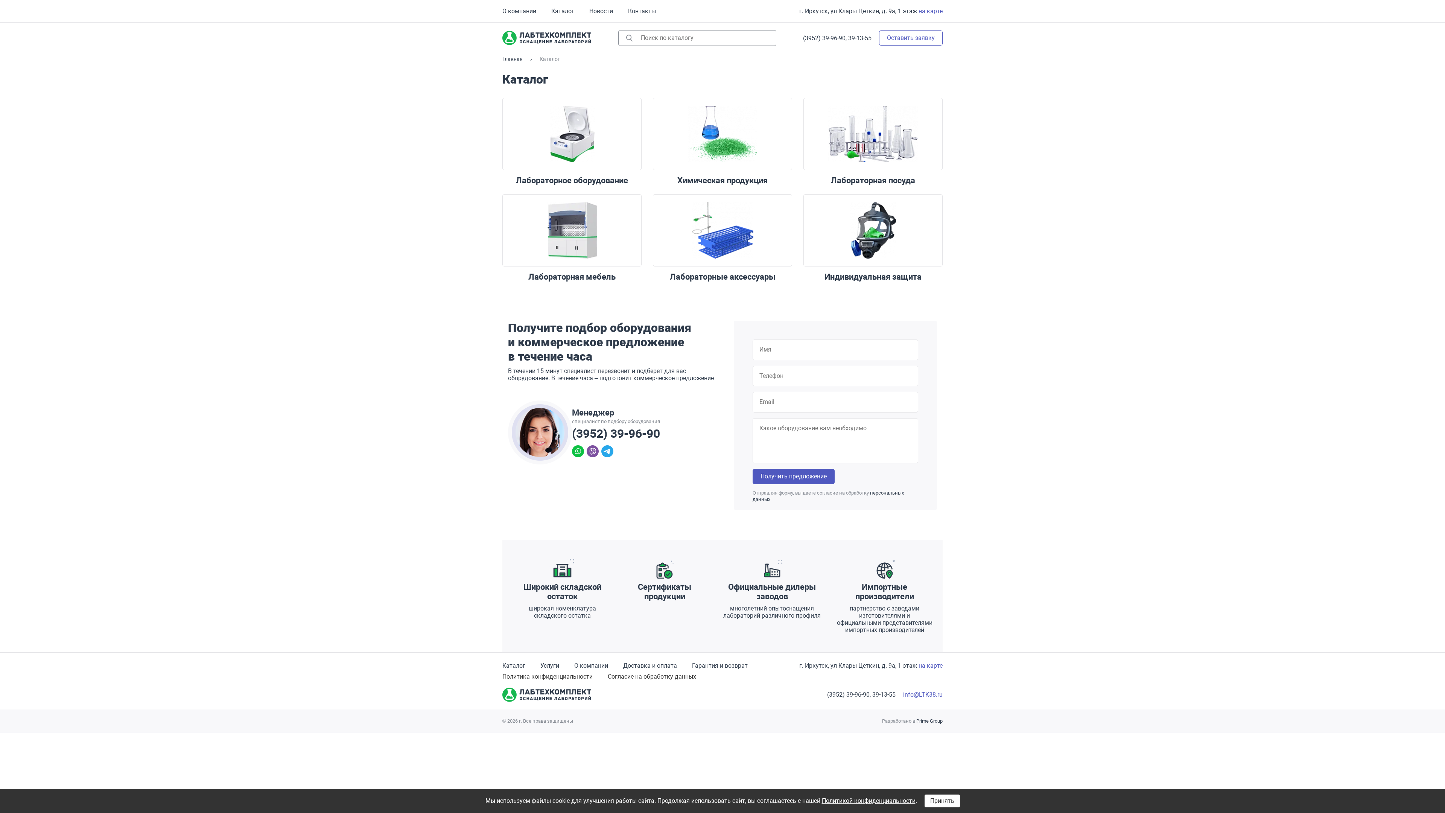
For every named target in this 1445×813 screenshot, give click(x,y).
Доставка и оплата (650, 665)
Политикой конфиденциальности (869, 800)
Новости (601, 11)
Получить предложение (794, 476)
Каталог (562, 11)
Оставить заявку (911, 37)
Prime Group (929, 721)
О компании (519, 11)
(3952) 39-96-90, (825, 38)
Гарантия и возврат (720, 665)
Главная (512, 59)
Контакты (642, 11)
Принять (942, 800)
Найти (629, 38)
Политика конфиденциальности (547, 676)
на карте (931, 11)
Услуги (549, 665)
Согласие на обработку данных (652, 676)
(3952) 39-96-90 (616, 433)
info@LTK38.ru (923, 694)
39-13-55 (860, 38)
